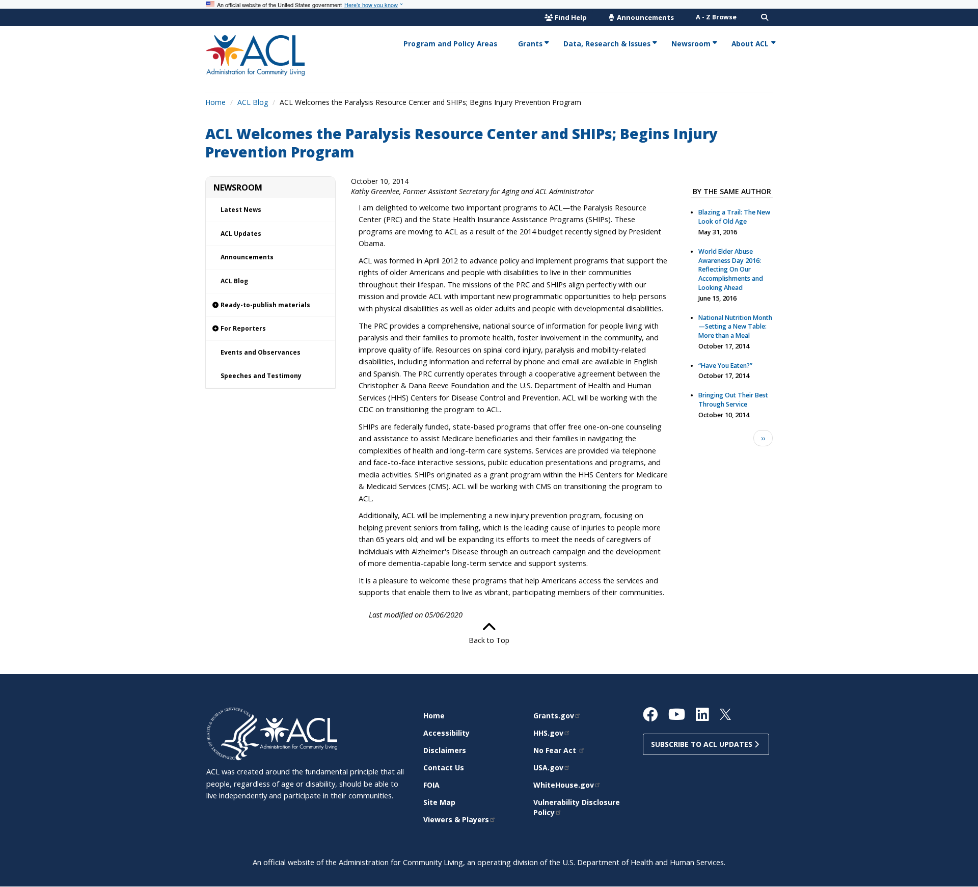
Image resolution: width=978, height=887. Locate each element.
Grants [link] (530, 43)
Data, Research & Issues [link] (606, 43)
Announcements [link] (247, 257)
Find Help (571, 17)
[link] (270, 305)
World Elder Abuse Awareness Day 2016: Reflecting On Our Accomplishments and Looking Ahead (730, 269)
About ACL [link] (750, 43)
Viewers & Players (456, 819)
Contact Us (443, 767)
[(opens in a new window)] (233, 733)
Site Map (439, 802)
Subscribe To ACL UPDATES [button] (702, 744)
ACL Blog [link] (234, 281)
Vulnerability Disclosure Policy (576, 807)
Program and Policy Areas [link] (450, 43)
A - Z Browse (716, 17)
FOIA (431, 785)
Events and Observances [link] (261, 352)
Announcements (644, 17)
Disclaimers (444, 750)
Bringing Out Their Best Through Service (733, 400)
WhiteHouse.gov (563, 785)
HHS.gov (548, 733)
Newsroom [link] (691, 43)
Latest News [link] (241, 209)
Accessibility (446, 733)
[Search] (764, 17)
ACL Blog (252, 102)
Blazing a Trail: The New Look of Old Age (734, 217)
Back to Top (489, 640)
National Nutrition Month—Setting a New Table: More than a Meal (735, 326)
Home (215, 102)
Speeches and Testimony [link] (261, 375)
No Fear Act (555, 750)
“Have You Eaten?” (725, 365)
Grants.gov (553, 715)
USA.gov (548, 767)
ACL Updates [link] (241, 233)
